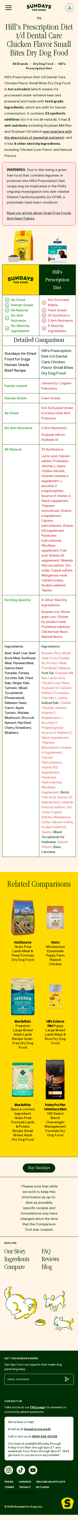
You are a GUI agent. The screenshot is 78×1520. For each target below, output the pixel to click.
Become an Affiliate (50, 1482)
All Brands (20, 64)
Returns (42, 1487)
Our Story (14, 1252)
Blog (47, 1267)
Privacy (25, 1487)
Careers (25, 1482)
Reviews (50, 1259)
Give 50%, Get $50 (19, 1492)
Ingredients (16, 1259)
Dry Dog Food (43, 64)
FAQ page (37, 1407)
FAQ (46, 1252)
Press (8, 1482)
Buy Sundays (39, 1168)
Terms (9, 1487)
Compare (14, 1267)
